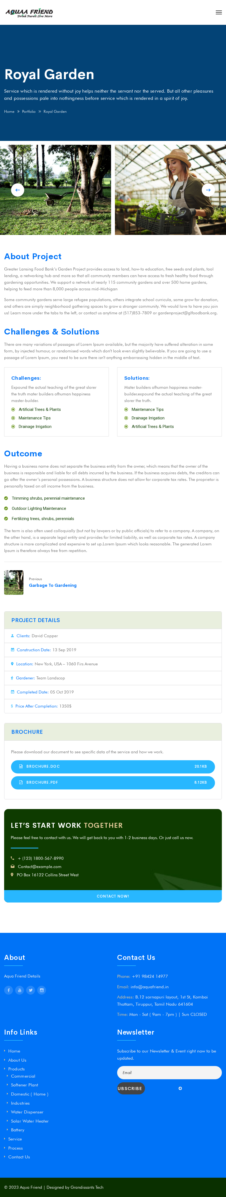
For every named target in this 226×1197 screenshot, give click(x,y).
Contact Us (19, 1156)
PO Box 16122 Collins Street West (48, 874)
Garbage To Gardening (53, 585)
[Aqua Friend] (29, 12)
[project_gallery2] (170, 190)
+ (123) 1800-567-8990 (41, 858)
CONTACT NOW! (113, 896)
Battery (17, 1129)
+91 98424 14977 (150, 976)
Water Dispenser (27, 1112)
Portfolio (29, 111)
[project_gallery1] (55, 190)
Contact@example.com (39, 866)
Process (15, 1148)
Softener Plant (24, 1085)
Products (16, 1069)
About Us (17, 1060)
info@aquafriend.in (150, 986)
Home (9, 111)
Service (15, 1139)
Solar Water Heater (30, 1121)
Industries (20, 1103)
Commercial (23, 1076)
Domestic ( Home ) (30, 1094)
